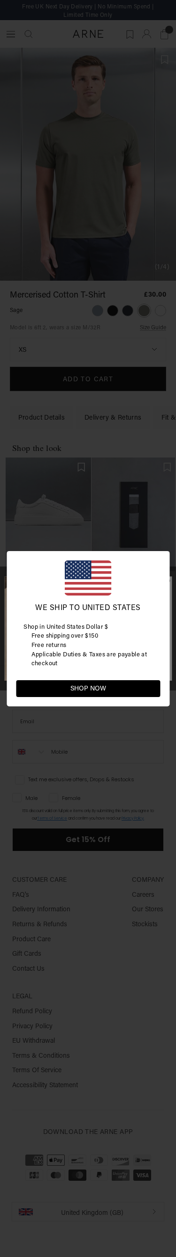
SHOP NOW (88, 688)
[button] (152, 687)
